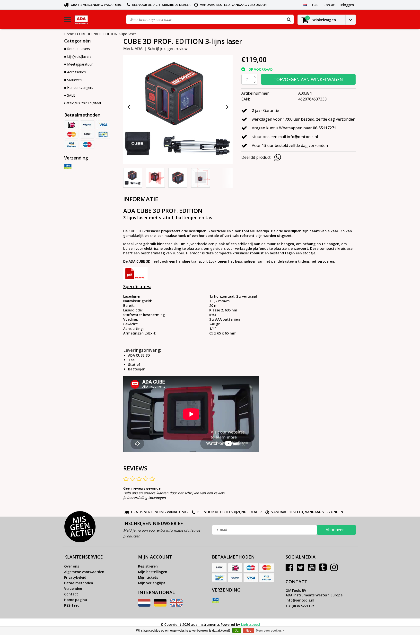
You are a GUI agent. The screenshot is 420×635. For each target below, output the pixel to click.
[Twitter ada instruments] (300, 569)
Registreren (148, 566)
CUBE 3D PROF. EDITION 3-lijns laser (106, 34)
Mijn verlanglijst (151, 583)
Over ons (71, 566)
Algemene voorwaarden (84, 571)
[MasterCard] (71, 134)
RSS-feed (71, 605)
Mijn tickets (148, 577)
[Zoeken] (288, 19)
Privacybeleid (75, 577)
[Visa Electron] (71, 144)
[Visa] (103, 124)
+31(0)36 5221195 (300, 605)
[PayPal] (87, 124)
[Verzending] (67, 166)
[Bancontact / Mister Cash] (103, 134)
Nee (248, 630)
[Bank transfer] (87, 134)
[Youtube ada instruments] (311, 569)
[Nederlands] (305, 4)
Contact (71, 594)
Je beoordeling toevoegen (144, 497)
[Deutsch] (160, 605)
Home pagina (75, 599)
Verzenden (73, 588)
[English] (176, 605)
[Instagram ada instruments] (334, 569)
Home (69, 34)
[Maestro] (87, 144)
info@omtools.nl (300, 600)
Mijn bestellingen (152, 571)
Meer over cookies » (270, 630)
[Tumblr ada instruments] (323, 569)
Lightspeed (250, 624)
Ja (236, 630)
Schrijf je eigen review (167, 48)
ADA (138, 48)
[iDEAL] (71, 124)
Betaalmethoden (78, 583)
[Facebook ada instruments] (289, 569)
